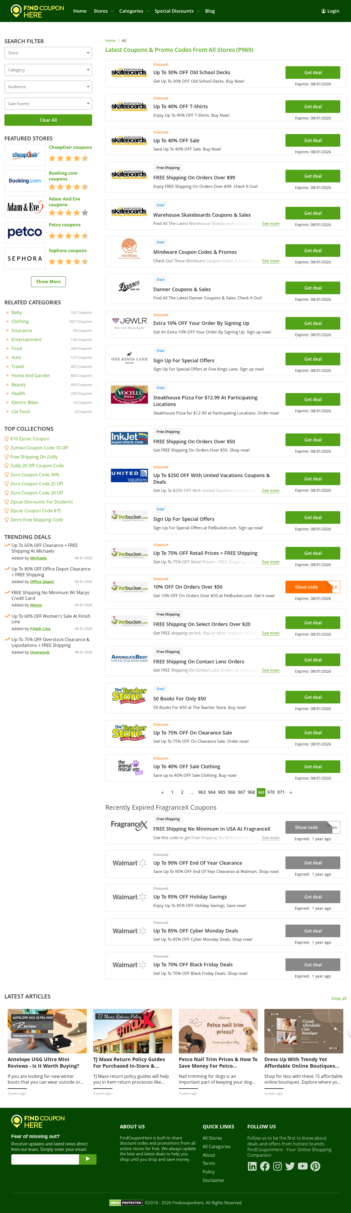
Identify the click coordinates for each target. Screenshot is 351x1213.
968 (251, 792)
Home (80, 11)
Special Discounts (174, 11)
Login (333, 11)
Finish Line (40, 628)
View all (339, 998)
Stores (101, 11)
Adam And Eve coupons (64, 202)
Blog (210, 11)
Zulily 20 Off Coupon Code (37, 466)
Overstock (40, 652)
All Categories (217, 1147)
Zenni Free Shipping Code (36, 520)
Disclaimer (214, 1180)
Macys (36, 605)
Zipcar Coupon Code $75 (35, 511)
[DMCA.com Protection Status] (126, 1203)
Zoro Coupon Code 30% (34, 475)
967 (241, 792)
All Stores (212, 1138)
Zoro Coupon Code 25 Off (36, 484)
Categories (131, 11)
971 (281, 792)
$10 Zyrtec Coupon (29, 439)
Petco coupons (65, 225)
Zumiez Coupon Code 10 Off (39, 448)
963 (202, 792)
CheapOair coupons (70, 147)
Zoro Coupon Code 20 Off (36, 493)
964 (212, 792)
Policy (209, 1172)
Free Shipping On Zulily (34, 457)
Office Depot (42, 581)
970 (271, 792)
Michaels (38, 558)
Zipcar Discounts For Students (41, 502)
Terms (209, 1163)
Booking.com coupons (63, 176)
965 (221, 792)
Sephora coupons (68, 251)
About (209, 1155)
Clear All (48, 120)
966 (231, 792)
